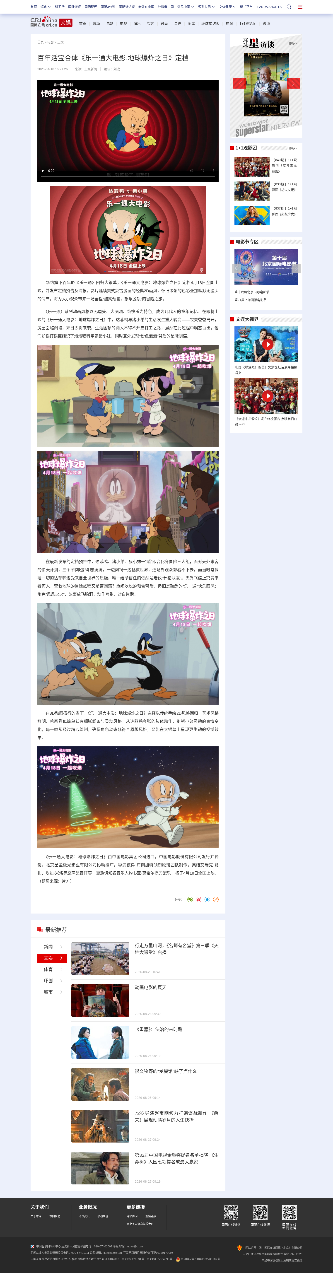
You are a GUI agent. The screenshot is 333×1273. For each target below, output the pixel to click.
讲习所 (60, 7)
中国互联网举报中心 (48, 1246)
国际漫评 (74, 7)
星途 (177, 24)
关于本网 (36, 1216)
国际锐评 (90, 7)
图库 (191, 24)
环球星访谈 (210, 24)
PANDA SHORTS (269, 7)
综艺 (150, 24)
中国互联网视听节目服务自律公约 (51, 1259)
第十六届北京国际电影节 (251, 292)
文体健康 (225, 7)
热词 (229, 24)
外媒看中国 (166, 7)
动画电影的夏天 (150, 987)
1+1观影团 (247, 24)
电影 (109, 24)
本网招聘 (54, 1216)
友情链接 (150, 1216)
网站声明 (132, 1216)
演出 (137, 24)
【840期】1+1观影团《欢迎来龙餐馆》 (284, 165)
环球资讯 (84, 1216)
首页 (34, 7)
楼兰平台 (246, 7)
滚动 (96, 24)
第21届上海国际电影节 (250, 300)
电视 (123, 24)
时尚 (164, 24)
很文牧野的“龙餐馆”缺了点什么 (166, 1071)
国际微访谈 (127, 7)
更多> (293, 43)
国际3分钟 (108, 7)
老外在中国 (146, 7)
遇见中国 (183, 7)
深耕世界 (204, 7)
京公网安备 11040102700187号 (200, 1259)
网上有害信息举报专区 (140, 1224)
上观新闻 (90, 69)
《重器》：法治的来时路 (158, 1029)
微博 (266, 24)
